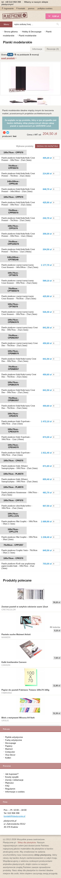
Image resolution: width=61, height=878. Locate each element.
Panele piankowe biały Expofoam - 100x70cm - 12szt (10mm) (16, 438)
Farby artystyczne (13, 740)
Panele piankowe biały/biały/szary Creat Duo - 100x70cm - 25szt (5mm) (18, 391)
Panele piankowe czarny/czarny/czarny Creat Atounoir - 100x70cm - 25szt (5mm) (19, 281)
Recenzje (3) (53, 49)
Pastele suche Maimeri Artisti (16, 634)
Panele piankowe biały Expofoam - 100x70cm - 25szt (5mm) (16, 422)
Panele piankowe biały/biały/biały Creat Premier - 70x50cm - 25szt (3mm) (18, 174)
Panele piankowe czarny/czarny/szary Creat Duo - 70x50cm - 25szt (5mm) (19, 344)
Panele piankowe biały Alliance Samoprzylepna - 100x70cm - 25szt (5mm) (19, 467)
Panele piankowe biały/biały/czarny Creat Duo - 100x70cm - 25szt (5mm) (18, 360)
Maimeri (9, 749)
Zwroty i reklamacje (14, 780)
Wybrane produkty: (25, 146)
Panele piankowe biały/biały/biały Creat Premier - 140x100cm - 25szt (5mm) (18, 190)
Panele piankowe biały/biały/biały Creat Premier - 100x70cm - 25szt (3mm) (18, 159)
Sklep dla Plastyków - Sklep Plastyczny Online (16, 16)
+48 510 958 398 (13, 2)
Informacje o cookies (15, 791)
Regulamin (10, 789)
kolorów (55, 627)
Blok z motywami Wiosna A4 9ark (18, 717)
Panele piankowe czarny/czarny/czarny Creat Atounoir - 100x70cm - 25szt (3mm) (19, 313)
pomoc (31, 8)
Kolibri (8, 758)
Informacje (37, 49)
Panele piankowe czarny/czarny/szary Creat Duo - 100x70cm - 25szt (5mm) (19, 328)
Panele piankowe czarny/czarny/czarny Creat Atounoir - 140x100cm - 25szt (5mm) (19, 266)
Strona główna (11, 31)
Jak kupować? (12, 774)
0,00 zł (55, 16)
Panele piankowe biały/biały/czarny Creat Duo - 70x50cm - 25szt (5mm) (18, 375)
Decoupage (10, 743)
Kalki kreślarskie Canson (14, 662)
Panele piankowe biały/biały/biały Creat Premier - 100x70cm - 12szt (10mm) (18, 235)
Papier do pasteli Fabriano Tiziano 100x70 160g (25, 690)
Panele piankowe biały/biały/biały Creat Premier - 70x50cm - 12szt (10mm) (18, 250)
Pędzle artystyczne (14, 737)
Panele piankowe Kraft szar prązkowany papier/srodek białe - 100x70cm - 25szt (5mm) (18, 566)
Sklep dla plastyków (27, 842)
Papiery (8, 746)
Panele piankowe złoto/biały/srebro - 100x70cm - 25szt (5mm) (16, 507)
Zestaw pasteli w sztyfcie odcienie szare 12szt (24, 606)
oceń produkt (8, 58)
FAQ (7, 786)
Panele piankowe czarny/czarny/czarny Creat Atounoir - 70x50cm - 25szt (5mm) (18, 297)
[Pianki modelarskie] (16, 104)
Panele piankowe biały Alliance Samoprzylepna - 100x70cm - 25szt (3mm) (19, 480)
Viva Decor (10, 755)
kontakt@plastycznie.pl (14, 816)
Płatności (9, 783)
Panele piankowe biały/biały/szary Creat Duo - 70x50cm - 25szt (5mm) (18, 407)
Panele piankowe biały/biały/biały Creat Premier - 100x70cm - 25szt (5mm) (18, 203)
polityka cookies (45, 8)
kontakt (21, 8)
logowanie (9, 8)
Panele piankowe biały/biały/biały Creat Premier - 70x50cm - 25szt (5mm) (18, 219)
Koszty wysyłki (12, 777)
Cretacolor (10, 752)
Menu (6, 24)
